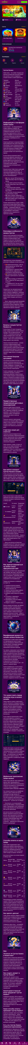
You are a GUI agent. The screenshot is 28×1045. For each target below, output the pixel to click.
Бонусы (6, 19)
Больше (23, 26)
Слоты (19, 19)
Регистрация (8, 15)
